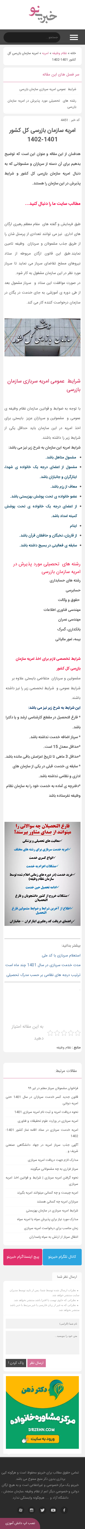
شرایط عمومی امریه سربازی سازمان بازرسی (47, 89)
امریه (45, 53)
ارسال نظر (36, 1363)
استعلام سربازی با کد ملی (61, 955)
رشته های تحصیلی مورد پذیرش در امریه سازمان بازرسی (42, 104)
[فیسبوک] (64, 1510)
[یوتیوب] (53, 1510)
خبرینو (41, 1473)
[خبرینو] (43, 26)
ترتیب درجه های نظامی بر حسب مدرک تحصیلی (43, 975)
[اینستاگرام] (31, 1510)
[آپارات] (21, 1510)
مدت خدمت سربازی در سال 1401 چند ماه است (43, 965)
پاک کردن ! (16, 1363)
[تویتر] (42, 1510)
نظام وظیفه (59, 53)
